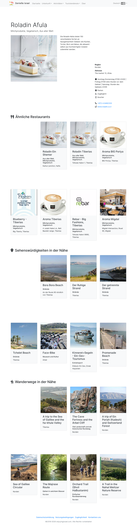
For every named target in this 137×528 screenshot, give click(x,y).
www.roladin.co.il (104, 107)
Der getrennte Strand (110, 287)
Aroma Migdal (110, 219)
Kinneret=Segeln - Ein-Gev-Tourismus (82, 356)
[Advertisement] (68, 15)
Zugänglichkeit (81, 517)
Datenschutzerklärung (45, 517)
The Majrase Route (50, 486)
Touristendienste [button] (72, 3)
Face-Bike (49, 352)
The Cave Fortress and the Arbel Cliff (82, 419)
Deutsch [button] (117, 3)
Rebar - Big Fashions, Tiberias (79, 222)
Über (84, 3)
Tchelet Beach (21, 352)
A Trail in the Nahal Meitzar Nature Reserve (111, 487)
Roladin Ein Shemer (49, 153)
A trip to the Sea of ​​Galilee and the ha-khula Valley (53, 419)
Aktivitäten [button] (58, 3)
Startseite (36, 3)
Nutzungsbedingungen (64, 517)
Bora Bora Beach (53, 285)
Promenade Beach (109, 354)
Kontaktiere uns (94, 517)
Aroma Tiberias (52, 219)
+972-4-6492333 (105, 103)
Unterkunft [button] (46, 3)
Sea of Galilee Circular (21, 486)
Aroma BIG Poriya (112, 151)
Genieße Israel (22, 3)
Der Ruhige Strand (79, 287)
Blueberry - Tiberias (20, 221)
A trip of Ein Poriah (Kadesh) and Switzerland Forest (112, 421)
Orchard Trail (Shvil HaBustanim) (80, 487)
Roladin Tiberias (82, 151)
